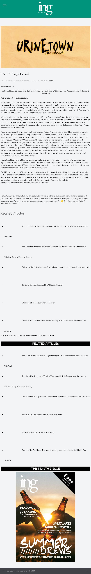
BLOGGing (49, 80)
